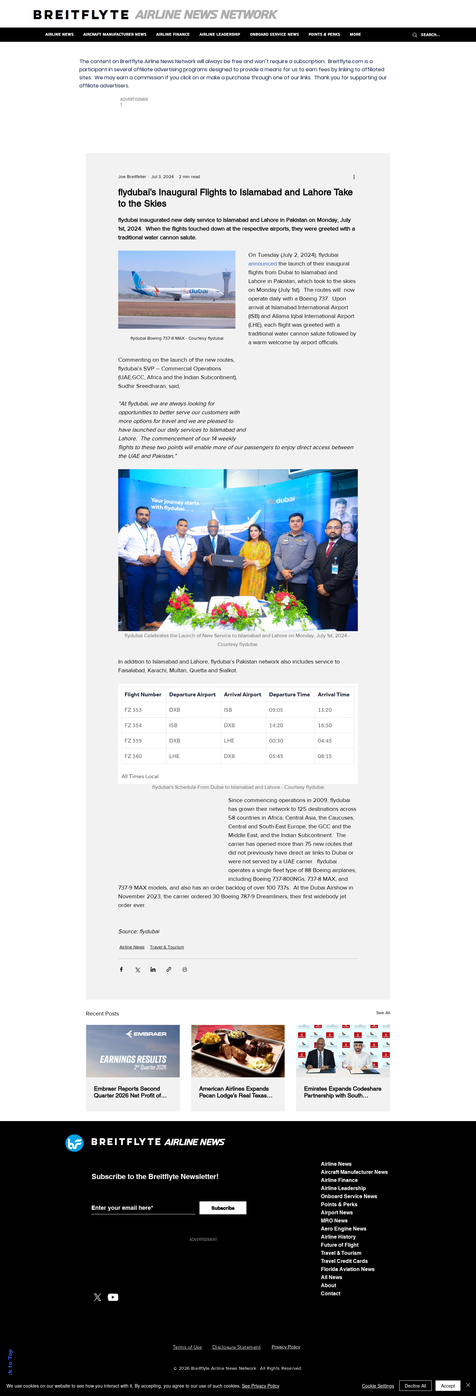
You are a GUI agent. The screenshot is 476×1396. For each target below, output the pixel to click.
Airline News (132, 946)
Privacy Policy (286, 1346)
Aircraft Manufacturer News (354, 1172)
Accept (448, 1385)
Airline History (338, 1237)
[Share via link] (169, 969)
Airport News (337, 1212)
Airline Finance (339, 1180)
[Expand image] (238, 550)
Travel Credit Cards (344, 1261)
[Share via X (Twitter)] (137, 969)
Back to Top (10, 1367)
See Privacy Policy (260, 1385)
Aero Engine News (344, 1229)
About (328, 1285)
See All (383, 1012)
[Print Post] (185, 969)
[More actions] (354, 177)
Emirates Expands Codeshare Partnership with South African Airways (342, 1092)
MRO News (334, 1221)
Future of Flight (339, 1245)
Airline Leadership (343, 1188)
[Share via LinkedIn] (153, 969)
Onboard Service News (349, 1196)
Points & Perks (339, 1204)
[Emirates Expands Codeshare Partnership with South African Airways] (343, 1051)
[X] (97, 1297)
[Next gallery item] (350, 550)
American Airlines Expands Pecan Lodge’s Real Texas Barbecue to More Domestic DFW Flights (235, 1092)
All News (331, 1277)
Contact (330, 1293)
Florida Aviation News (348, 1269)
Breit (109, 1142)
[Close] (468, 1385)
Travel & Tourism (167, 946)
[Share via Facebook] (121, 969)
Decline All (415, 1385)
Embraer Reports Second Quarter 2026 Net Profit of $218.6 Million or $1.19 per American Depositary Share (129, 1092)
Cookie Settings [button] (378, 1385)
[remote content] (309, 397)
